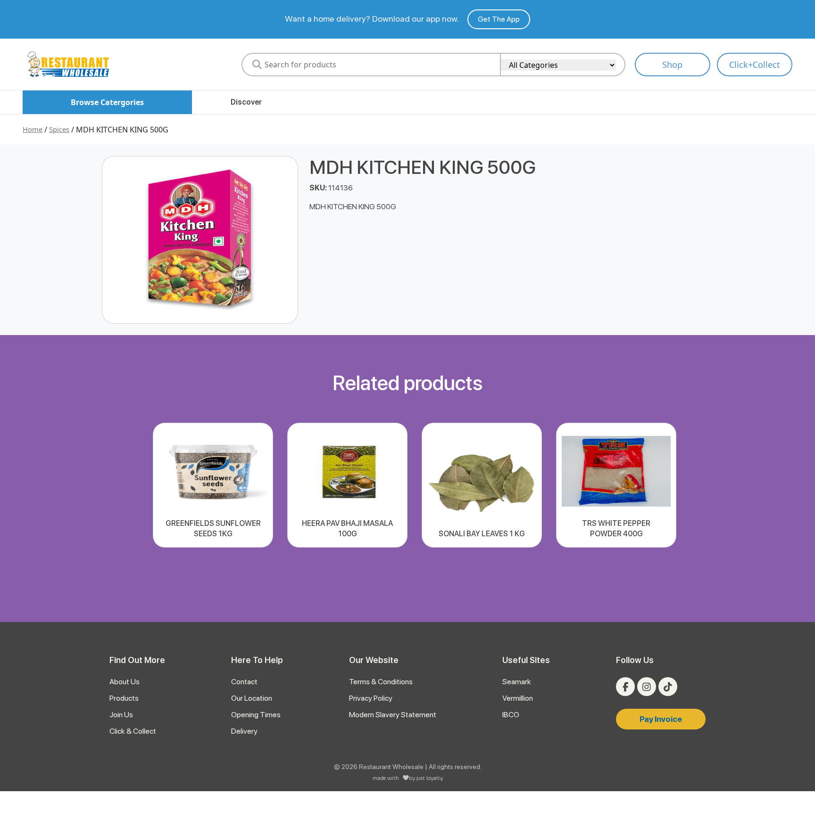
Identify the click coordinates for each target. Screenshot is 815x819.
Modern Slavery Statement (392, 714)
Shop (672, 64)
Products (124, 698)
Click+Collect (754, 64)
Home (32, 129)
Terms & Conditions (381, 681)
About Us (124, 681)
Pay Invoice (661, 719)
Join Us (121, 714)
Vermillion (517, 698)
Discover (246, 102)
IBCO (510, 714)
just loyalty (429, 777)
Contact (244, 681)
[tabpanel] (213, 485)
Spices (59, 129)
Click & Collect (132, 731)
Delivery (244, 731)
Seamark (516, 681)
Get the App (499, 19)
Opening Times (256, 714)
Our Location (251, 698)
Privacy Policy (370, 698)
